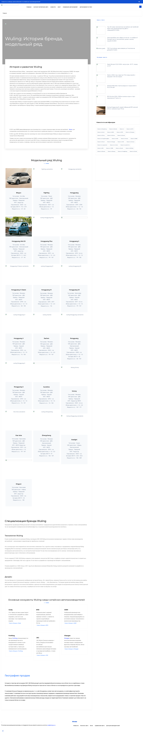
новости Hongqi (111, 141)
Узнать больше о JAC (42, 655)
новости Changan (130, 132)
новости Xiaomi (101, 151)
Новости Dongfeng (102, 129)
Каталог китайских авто (41, 7)
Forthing (15, 638)
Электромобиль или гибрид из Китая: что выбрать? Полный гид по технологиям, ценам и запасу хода (122, 39)
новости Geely (124, 138)
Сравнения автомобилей (70, 7)
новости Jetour (130, 141)
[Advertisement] (45, 117)
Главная (29, 7)
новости (122, 129)
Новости (53, 7)
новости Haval (101, 141)
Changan (66, 638)
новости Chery (101, 135)
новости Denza (111, 135)
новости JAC (121, 141)
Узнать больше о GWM (70, 623)
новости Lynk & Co (125, 145)
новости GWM (134, 138)
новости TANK (109, 148)
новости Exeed (121, 135)
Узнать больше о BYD (42, 625)
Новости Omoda (113, 129)
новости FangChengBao (103, 138)
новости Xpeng (111, 151)
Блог (59, 7)
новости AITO (130, 129)
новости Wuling (129, 148)
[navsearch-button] (140, 7)
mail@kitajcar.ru (51, 725)
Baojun (70, 129)
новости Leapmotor (102, 145)
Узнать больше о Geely (15, 623)
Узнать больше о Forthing (16, 651)
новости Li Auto (114, 145)
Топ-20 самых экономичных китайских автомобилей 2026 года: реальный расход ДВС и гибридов (122, 28)
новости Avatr (101, 132)
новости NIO (100, 148)
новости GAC (115, 138)
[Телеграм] (139, 2)
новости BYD (120, 132)
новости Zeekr (133, 151)
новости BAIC (110, 132)
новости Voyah (119, 148)
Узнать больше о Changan (71, 649)
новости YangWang (122, 151)
